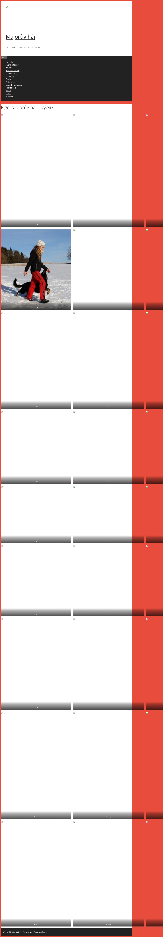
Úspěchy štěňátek (14, 85)
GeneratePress (40, 932)
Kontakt (9, 96)
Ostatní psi (10, 82)
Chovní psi (10, 76)
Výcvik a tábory (12, 65)
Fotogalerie (11, 87)
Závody (9, 67)
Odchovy (9, 79)
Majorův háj (20, 36)
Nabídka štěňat (12, 70)
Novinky (9, 62)
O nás (8, 93)
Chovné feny (11, 73)
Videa (8, 90)
